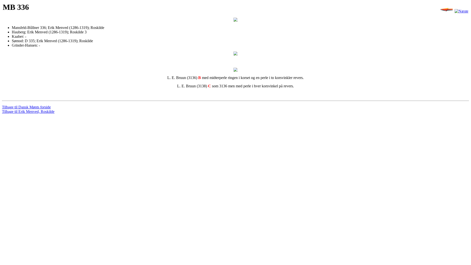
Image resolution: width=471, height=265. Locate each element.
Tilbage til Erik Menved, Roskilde (28, 111)
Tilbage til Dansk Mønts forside (26, 107)
